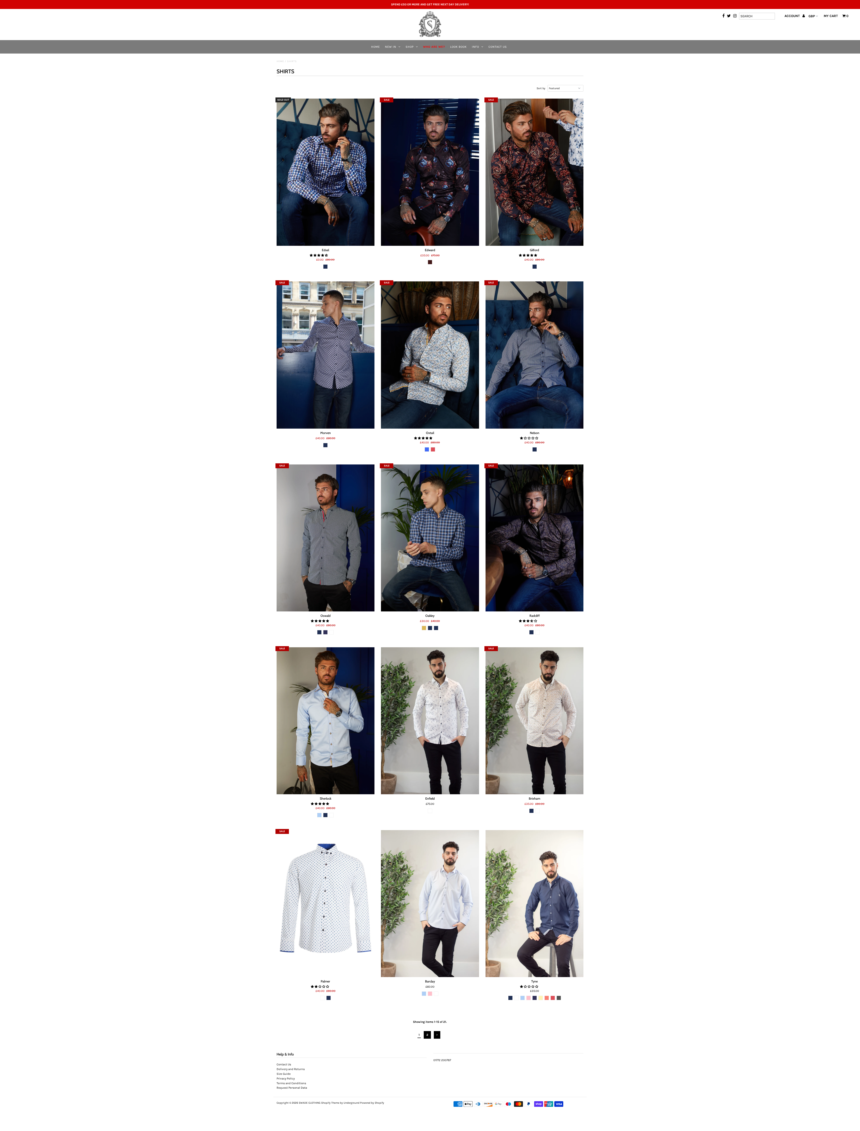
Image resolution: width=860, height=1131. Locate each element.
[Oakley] (430, 537)
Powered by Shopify (372, 1102)
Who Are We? (434, 46)
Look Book (458, 46)
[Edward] (430, 172)
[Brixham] (535, 720)
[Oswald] (326, 537)
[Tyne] (535, 903)
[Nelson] (535, 354)
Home (375, 46)
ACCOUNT (793, 16)
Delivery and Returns (291, 1069)
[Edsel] (326, 172)
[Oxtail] (430, 354)
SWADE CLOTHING (309, 1102)
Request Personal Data (292, 1087)
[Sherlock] (326, 720)
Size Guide (284, 1073)
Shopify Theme (330, 1102)
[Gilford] (535, 172)
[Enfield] (430, 720)
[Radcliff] (535, 537)
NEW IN (390, 46)
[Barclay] (430, 903)
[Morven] (326, 354)
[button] (319, 255)
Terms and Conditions (291, 1083)
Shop (410, 46)
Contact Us (497, 46)
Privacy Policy (286, 1078)
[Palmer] (326, 903)
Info (475, 46)
